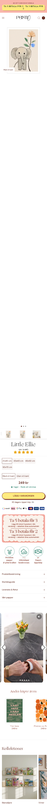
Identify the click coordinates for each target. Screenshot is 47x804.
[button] (3, 647)
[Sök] (39, 18)
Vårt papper (7, 597)
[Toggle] (1, 433)
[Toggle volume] (39, 616)
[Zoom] (23, 50)
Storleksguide (8, 582)
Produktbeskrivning (11, 574)
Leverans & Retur (10, 589)
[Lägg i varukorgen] (23, 495)
